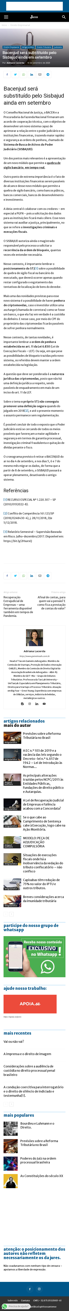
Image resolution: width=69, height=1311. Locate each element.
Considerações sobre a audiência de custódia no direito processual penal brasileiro (29, 1070)
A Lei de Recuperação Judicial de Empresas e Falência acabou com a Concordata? (43, 804)
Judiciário (58, 47)
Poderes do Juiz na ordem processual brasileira (38, 1160)
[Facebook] (29, 1289)
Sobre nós (13, 1300)
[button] (64, 17)
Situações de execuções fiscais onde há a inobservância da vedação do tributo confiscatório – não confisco (43, 863)
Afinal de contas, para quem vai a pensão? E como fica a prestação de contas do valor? (51, 603)
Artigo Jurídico (28, 47)
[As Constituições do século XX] (11, 1181)
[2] (26, 410)
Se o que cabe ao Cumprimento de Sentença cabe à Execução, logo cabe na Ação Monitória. (44, 823)
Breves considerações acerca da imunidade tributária (43, 899)
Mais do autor (17, 725)
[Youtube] (45, 704)
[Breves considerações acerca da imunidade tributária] (12, 901)
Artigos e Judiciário (9, 783)
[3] (5, 532)
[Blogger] (24, 704)
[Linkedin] (38, 704)
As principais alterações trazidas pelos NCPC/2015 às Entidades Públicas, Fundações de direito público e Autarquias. (43, 784)
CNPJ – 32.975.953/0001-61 (47, 1300)
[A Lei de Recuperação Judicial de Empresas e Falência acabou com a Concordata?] (12, 804)
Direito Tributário (44, 47)
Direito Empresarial (20, 25)
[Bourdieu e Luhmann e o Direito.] (11, 1129)
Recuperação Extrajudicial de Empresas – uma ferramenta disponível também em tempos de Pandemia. (18, 607)
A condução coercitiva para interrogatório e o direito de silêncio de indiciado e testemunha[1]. (34, 1091)
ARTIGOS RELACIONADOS (24, 721)
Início (4, 25)
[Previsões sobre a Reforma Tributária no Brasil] (12, 738)
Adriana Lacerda (15, 62)
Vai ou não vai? (14, 1042)
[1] (36, 268)
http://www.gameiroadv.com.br (34, 656)
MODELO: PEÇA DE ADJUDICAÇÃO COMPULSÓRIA (36, 842)
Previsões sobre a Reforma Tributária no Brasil (42, 736)
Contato (25, 1300)
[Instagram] (31, 704)
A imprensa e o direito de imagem (27, 1054)
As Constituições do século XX (41, 1176)
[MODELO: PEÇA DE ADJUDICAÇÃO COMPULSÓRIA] (12, 842)
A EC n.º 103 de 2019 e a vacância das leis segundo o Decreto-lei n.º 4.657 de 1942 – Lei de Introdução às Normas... (42, 759)
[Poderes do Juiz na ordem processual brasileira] (11, 1164)
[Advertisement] (34, 6)
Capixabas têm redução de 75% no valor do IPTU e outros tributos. (41, 884)
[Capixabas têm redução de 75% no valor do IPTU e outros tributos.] (12, 884)
